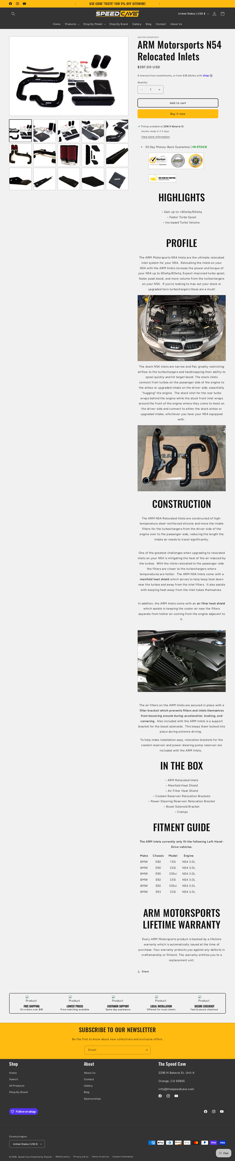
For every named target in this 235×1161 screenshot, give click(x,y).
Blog (86, 1092)
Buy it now (177, 113)
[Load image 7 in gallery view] (44, 155)
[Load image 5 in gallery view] (117, 131)
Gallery (88, 1085)
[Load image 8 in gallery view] (69, 155)
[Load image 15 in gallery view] (117, 179)
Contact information (123, 1157)
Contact (89, 1079)
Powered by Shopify (41, 1157)
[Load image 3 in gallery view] (69, 131)
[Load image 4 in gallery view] (93, 131)
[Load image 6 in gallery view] (20, 155)
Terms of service (100, 1157)
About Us (90, 1072)
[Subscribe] (146, 1050)
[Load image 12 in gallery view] (44, 179)
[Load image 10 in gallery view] (117, 155)
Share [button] (145, 971)
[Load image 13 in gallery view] (69, 179)
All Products (16, 1085)
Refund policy (63, 1157)
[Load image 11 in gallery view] (20, 179)
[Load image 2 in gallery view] (44, 131)
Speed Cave (24, 1157)
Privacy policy (80, 1157)
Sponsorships (92, 1098)
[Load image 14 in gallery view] (93, 179)
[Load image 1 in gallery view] (20, 131)
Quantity (142, 82)
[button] (13, 14)
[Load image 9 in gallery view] (93, 155)
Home (13, 1072)
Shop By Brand (18, 1092)
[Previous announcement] (75, 3)
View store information (155, 136)
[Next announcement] (160, 3)
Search (13, 1079)
